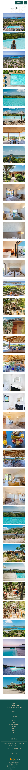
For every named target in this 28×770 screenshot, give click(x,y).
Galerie (14, 730)
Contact (14, 734)
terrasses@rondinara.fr (15, 748)
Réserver (19, 2)
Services (14, 726)
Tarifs (14, 732)
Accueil (14, 720)
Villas (14, 722)
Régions (14, 728)
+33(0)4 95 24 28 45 (15, 747)
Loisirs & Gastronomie (14, 724)
